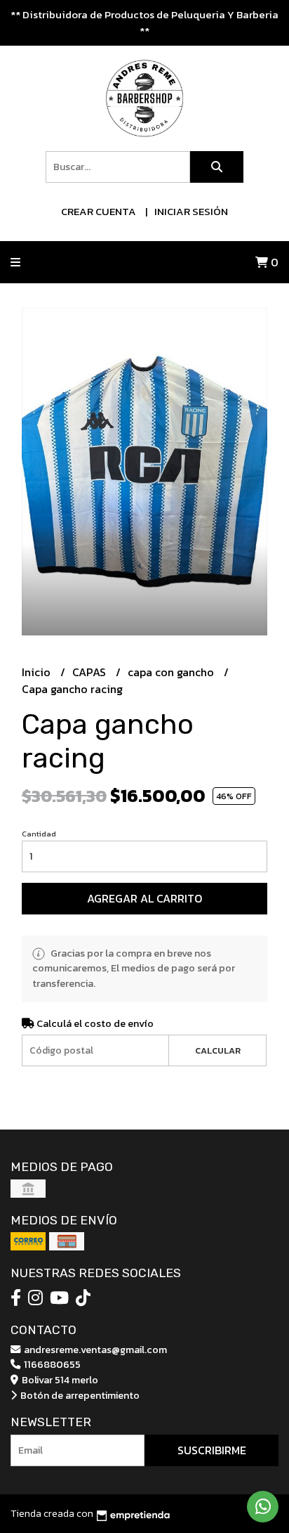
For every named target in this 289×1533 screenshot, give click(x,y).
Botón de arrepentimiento (79, 1395)
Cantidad (39, 833)
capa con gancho (172, 672)
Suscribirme (211, 1450)
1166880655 (51, 1364)
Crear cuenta (98, 211)
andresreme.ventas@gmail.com (94, 1349)
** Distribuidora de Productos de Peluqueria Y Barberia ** (144, 22)
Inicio (37, 672)
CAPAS (90, 672)
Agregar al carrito (144, 898)
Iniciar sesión (191, 211)
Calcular (218, 1050)
